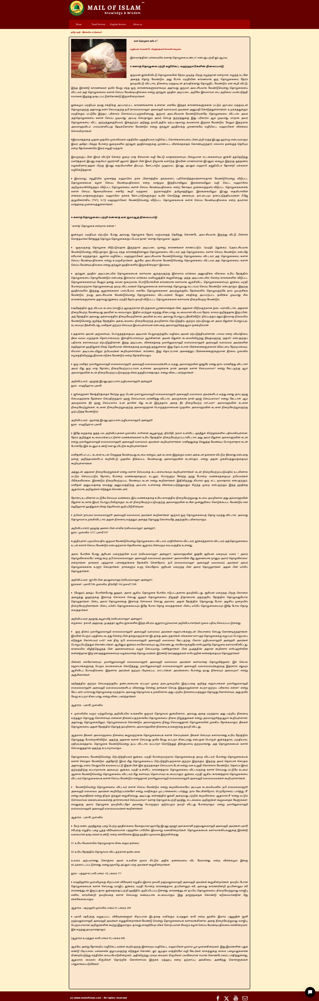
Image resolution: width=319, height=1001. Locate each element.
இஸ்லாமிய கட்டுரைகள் (92, 32)
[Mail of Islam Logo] (76, 8)
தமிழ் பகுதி (76, 32)
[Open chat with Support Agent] (310, 992)
